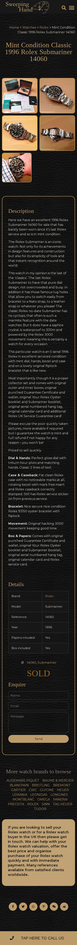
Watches (29, 27)
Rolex (44, 27)
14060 (31, 662)
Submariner (47, 662)
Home (14, 27)
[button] (71, 8)
